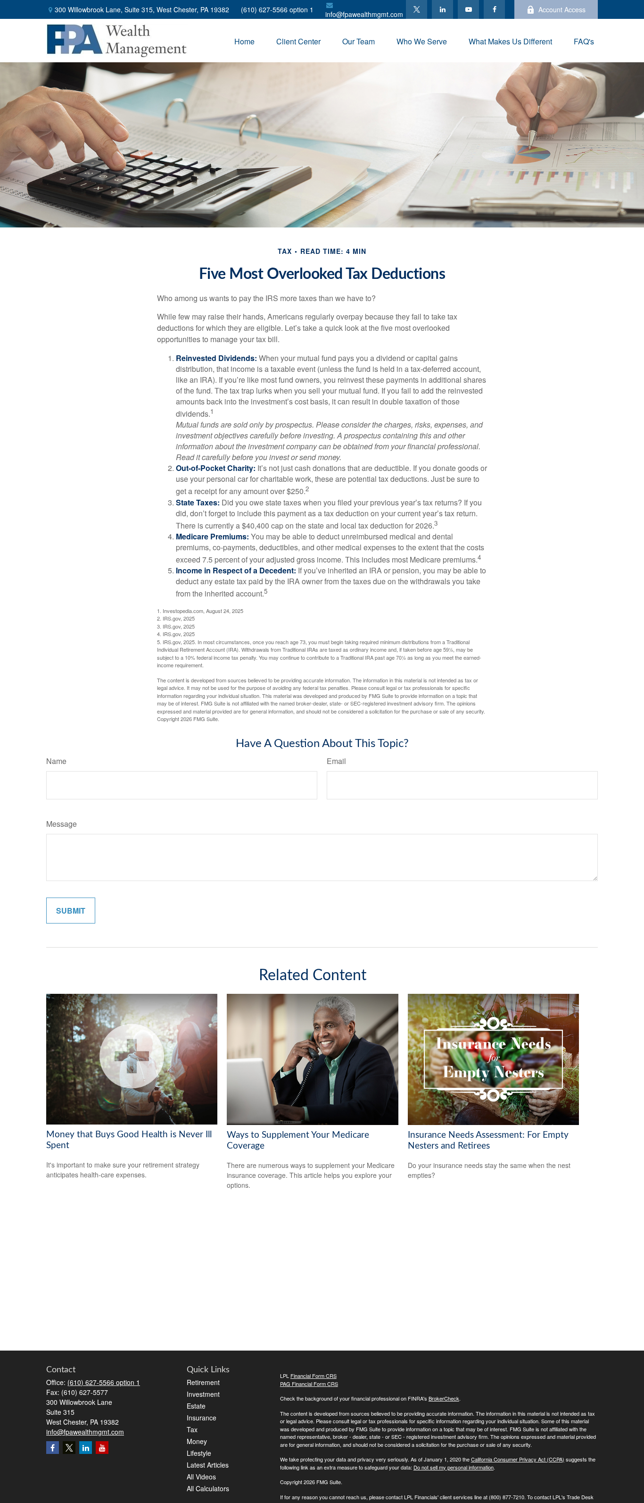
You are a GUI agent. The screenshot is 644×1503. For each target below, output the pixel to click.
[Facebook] (494, 9)
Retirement (203, 1382)
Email (336, 761)
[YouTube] (468, 9)
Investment (203, 1394)
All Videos (201, 1476)
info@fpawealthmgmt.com (364, 14)
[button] (244, 40)
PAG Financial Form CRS (309, 1383)
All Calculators (208, 1488)
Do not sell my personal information (453, 1467)
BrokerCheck (444, 1398)
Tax (192, 1429)
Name (56, 761)
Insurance (201, 1417)
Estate (196, 1406)
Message (61, 823)
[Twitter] (416, 9)
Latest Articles (208, 1464)
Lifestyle (199, 1453)
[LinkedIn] (442, 9)
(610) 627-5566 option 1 (277, 9)
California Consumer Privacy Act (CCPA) (517, 1459)
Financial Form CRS (313, 1375)
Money (197, 1441)
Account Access (562, 9)
